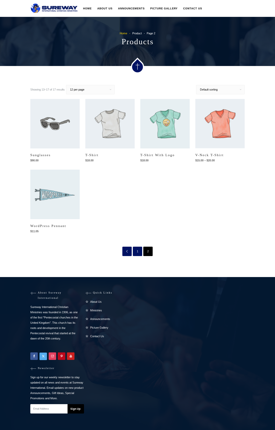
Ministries (96, 310)
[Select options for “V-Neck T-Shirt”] (235, 141)
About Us (104, 8)
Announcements (131, 8)
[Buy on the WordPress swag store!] (70, 212)
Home (87, 8)
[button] (70, 141)
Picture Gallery (164, 8)
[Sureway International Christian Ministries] (54, 8)
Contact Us (192, 8)
